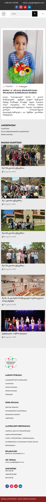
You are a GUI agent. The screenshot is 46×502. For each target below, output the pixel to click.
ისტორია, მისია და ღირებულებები (17, 431)
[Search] (34, 14)
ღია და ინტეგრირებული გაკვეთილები (15, 132)
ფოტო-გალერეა (7, 134)
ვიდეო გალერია (11, 387)
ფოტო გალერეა (11, 391)
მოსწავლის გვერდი (12, 414)
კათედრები (9, 418)
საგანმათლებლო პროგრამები (16, 380)
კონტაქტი (9, 394)
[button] (43, 14)
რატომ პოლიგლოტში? (13, 434)
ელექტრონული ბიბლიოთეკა (16, 411)
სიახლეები (5, 129)
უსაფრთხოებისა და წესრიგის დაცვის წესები (21, 442)
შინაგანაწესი (10, 445)
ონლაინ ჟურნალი (11, 407)
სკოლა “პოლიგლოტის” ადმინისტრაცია (19, 438)
